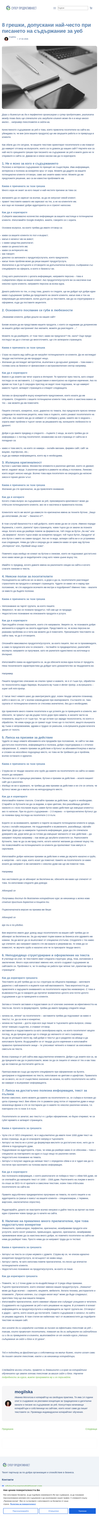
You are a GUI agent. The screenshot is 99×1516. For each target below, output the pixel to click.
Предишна (7, 1429)
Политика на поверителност (23, 1504)
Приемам (82, 1511)
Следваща (91, 1429)
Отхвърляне (53, 1511)
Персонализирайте (21, 1511)
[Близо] (96, 1488)
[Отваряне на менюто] (55, 8)
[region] (49, 1501)
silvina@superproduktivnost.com (23, 1486)
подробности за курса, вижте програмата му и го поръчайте (36, 1377)
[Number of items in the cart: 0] (91, 8)
